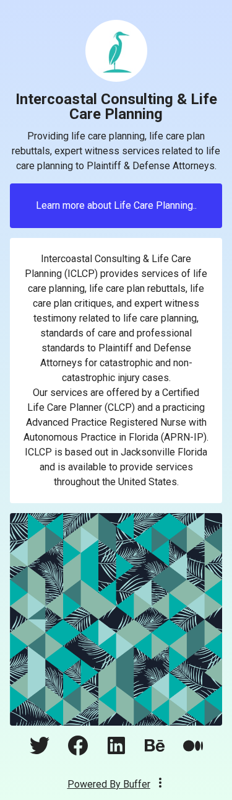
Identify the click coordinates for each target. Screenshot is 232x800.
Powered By (108, 784)
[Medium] (193, 752)
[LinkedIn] (116, 752)
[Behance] (154, 752)
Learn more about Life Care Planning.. (116, 205)
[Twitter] (39, 752)
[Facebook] (78, 752)
